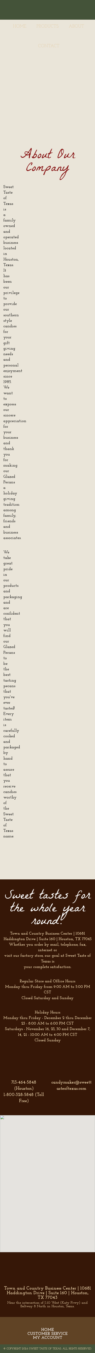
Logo (49, 9)
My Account (47, 1338)
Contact (48, 46)
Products (47, 26)
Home (20, 26)
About (76, 26)
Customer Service (47, 1334)
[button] (50, 1181)
